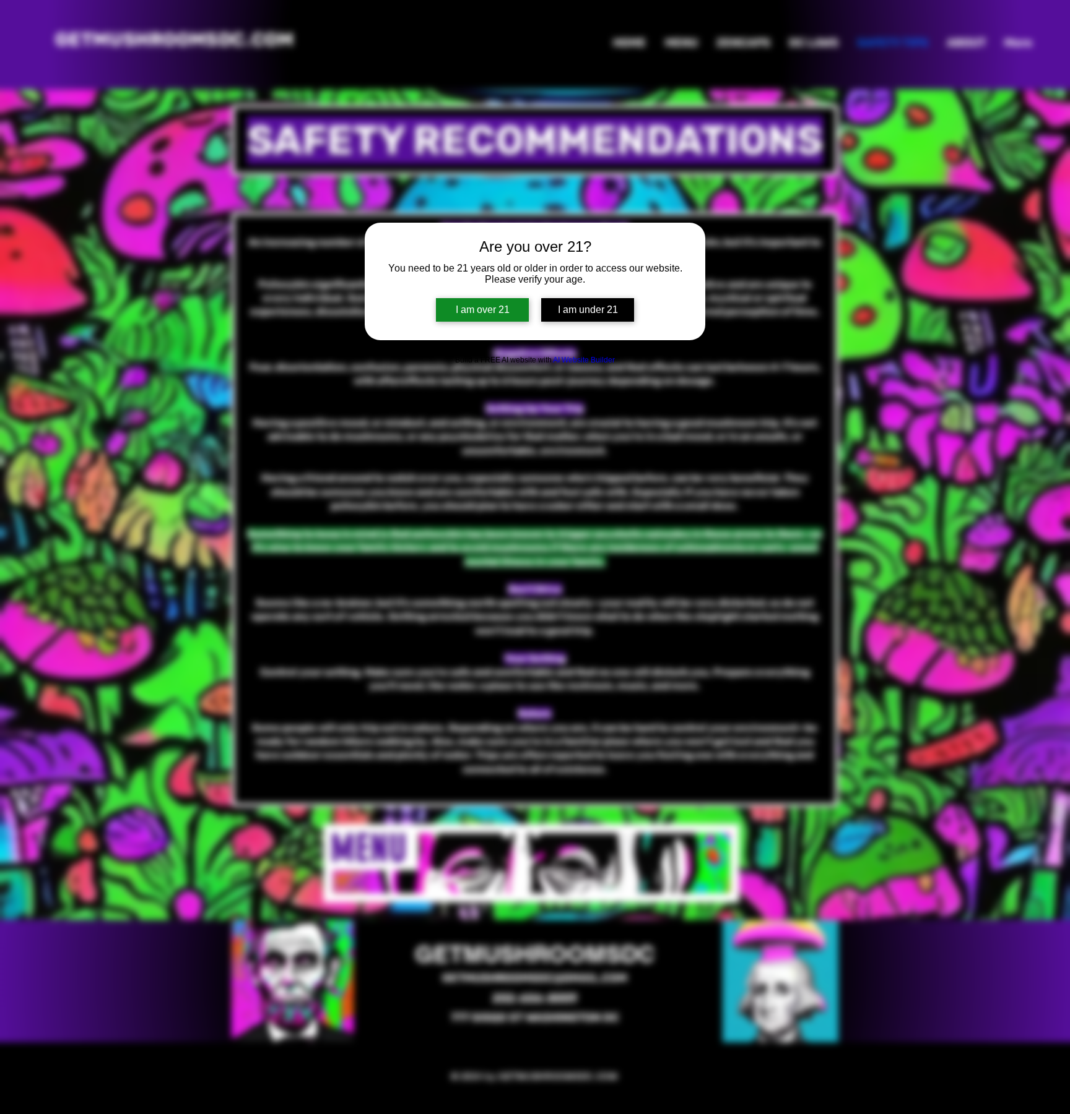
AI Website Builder (584, 360)
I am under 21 (588, 309)
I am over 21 (483, 309)
